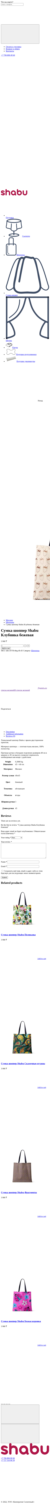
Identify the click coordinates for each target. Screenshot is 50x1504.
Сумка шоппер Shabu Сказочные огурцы (23, 1063)
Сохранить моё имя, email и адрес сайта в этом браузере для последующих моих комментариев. (21, 872)
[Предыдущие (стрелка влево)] (20, 1414)
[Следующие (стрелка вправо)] (20, 1433)
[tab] (27, 732)
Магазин (9, 620)
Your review (6, 842)
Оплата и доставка (13, 47)
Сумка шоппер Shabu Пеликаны (18, 934)
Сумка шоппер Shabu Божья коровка (21, 1321)
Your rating (6, 838)
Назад (40, 401)
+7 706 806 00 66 (8, 55)
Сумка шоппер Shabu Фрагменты (19, 1192)
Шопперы (10, 622)
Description (10, 732)
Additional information (14, 734)
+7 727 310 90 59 (8, 1460)
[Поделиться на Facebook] (29, 709)
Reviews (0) (10, 736)
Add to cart (6, 648)
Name (4, 862)
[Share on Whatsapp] (19, 728)
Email (4, 866)
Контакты (10, 51)
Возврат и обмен (13, 49)
